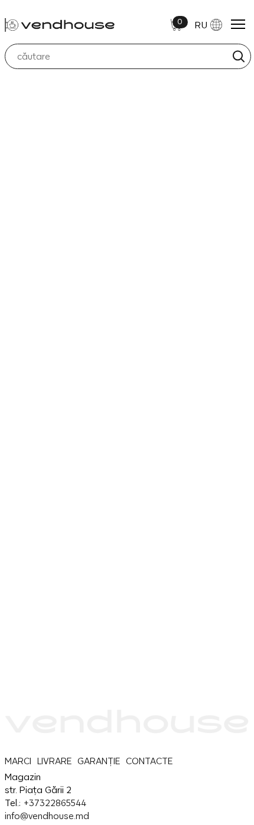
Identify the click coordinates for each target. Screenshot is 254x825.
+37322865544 (54, 803)
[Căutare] (238, 56)
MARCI (18, 761)
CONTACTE (149, 761)
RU (200, 24)
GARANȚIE (98, 761)
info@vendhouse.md (47, 816)
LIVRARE (54, 761)
